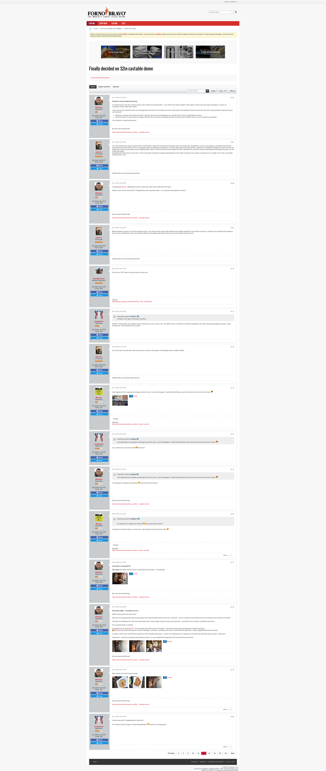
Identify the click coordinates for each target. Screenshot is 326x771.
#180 (232, 717)
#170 (232, 269)
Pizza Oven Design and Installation (111, 28)
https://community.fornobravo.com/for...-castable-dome (130, 132)
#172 (232, 347)
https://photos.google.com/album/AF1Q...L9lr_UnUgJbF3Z (132, 301)
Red (95, 762)
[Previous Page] (224, 91)
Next (232, 753)
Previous (171, 753)
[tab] (93, 86)
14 (215, 753)
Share (100, 121)
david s (99, 152)
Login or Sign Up (230, 2)
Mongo (99, 398)
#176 (232, 514)
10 (193, 753)
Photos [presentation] (116, 87)
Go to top (230, 762)
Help (123, 23)
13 (209, 753)
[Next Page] (226, 91)
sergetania (98, 321)
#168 (232, 183)
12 (204, 753)
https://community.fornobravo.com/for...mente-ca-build (130, 424)
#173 (232, 388)
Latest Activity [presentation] (104, 87)
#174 (232, 434)
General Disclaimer (216, 762)
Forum (96, 28)
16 (226, 753)
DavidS (123, 187)
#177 (232, 562)
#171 (232, 311)
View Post (138, 316)
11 (198, 753)
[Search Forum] (236, 12)
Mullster (98, 107)
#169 (232, 228)
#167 (232, 142)
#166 (232, 98)
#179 (232, 670)
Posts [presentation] (93, 87)
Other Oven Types (130, 28)
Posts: (97, 117)
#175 (232, 469)
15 (220, 753)
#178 (232, 607)
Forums (92, 23)
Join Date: (95, 116)
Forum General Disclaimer (100, 78)
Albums (114, 23)
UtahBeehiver (99, 279)
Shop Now (103, 23)
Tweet (100, 124)
